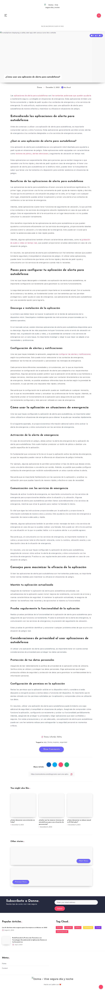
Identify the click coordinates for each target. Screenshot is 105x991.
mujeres (56, 742)
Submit (59, 908)
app (45, 742)
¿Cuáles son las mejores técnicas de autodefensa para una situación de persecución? (51, 822)
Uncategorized (62, 931)
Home (4, 963)
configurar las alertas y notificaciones (75, 354)
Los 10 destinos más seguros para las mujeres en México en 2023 (24, 927)
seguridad (63, 742)
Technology (88, 927)
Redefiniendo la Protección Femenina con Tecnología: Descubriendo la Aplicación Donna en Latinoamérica (29, 940)
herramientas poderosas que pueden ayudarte (71, 96)
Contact (5, 968)
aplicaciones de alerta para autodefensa (31, 96)
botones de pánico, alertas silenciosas (32, 154)
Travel (98, 927)
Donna (46, 737)
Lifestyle (53, 737)
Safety (59, 737)
